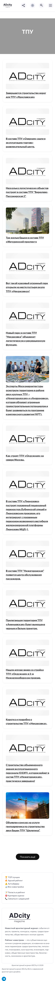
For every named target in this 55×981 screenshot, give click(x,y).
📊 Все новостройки (14, 886)
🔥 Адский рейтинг (14, 880)
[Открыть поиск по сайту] (41, 5)
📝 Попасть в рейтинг (15, 892)
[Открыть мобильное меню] (50, 5)
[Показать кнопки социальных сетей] (23, 5)
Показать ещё (27, 856)
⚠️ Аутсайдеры (12, 883)
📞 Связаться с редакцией (17, 898)
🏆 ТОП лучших (12, 877)
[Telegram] (4, 979)
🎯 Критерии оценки (14, 895)
